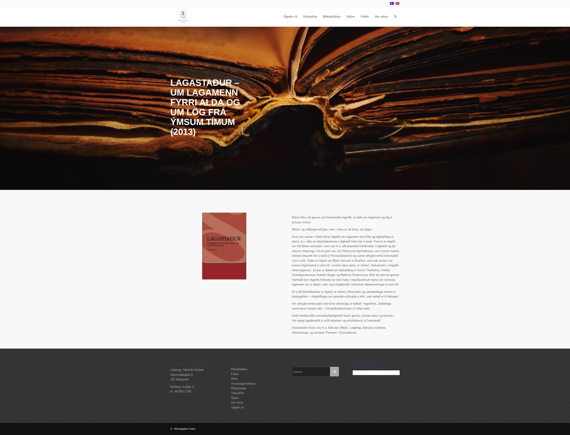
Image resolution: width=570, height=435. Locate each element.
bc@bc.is (188, 386)
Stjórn (235, 398)
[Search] (395, 17)
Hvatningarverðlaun (243, 383)
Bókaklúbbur (239, 369)
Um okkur (237, 402)
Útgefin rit (237, 407)
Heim (234, 378)
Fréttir (235, 374)
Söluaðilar (237, 393)
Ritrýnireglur (238, 388)
